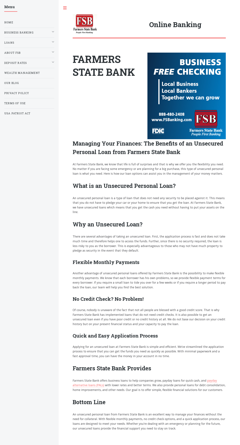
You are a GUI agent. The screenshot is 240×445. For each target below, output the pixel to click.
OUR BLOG (11, 83)
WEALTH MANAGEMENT (22, 72)
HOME (8, 22)
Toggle (65, 8)
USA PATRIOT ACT (17, 113)
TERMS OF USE (15, 103)
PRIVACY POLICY (16, 93)
